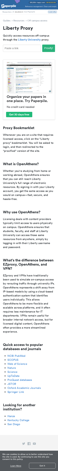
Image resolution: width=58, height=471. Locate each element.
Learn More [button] (15, 466)
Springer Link (15, 392)
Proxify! (48, 48)
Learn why (52, 12)
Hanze (11, 416)
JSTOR (11, 384)
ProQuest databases (19, 380)
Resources (18, 20)
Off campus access (37, 20)
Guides (6, 20)
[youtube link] (34, 444)
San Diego (13, 424)
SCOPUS (12, 360)
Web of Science (17, 364)
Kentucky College (18, 420)
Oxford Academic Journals (24, 388)
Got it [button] (42, 465)
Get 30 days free (19, 114)
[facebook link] (29, 444)
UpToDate (13, 376)
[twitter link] (24, 444)
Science (12, 372)
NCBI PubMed (16, 356)
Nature (11, 368)
